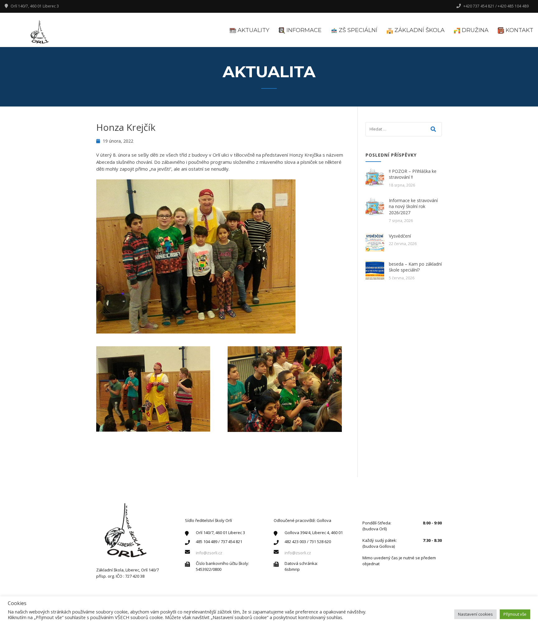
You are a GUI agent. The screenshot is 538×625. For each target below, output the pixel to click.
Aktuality (252, 30)
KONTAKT (518, 30)
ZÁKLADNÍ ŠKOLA (419, 30)
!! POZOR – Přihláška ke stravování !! (413, 174)
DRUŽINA (474, 30)
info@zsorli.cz (209, 553)
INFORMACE (303, 30)
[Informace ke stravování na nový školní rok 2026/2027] (375, 206)
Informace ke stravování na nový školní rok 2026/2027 (413, 206)
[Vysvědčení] (375, 242)
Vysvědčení (400, 236)
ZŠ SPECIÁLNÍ (357, 30)
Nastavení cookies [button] (475, 614)
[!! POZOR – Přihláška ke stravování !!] (375, 177)
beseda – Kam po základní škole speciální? (415, 267)
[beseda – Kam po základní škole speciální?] (375, 270)
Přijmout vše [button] (514, 614)
